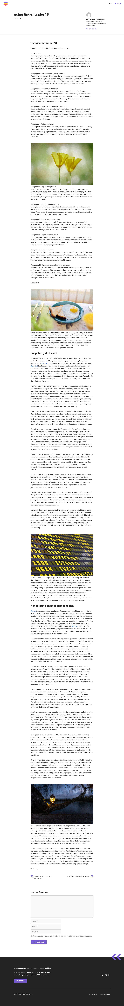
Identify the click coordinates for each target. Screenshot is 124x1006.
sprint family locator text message (78, 876)
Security (35, 869)
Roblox (33, 611)
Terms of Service (104, 995)
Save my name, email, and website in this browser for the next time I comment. (62, 936)
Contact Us (20, 981)
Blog (110, 3)
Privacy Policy (93, 995)
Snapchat (44, 363)
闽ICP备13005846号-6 (26, 994)
